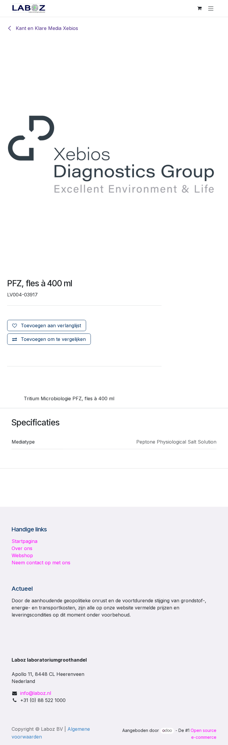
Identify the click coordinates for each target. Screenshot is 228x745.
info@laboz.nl (35, 693)
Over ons (22, 548)
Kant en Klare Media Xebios (46, 28)
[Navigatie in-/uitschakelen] (211, 8)
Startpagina (24, 541)
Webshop (22, 555)
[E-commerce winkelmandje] (199, 8)
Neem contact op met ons (41, 562)
